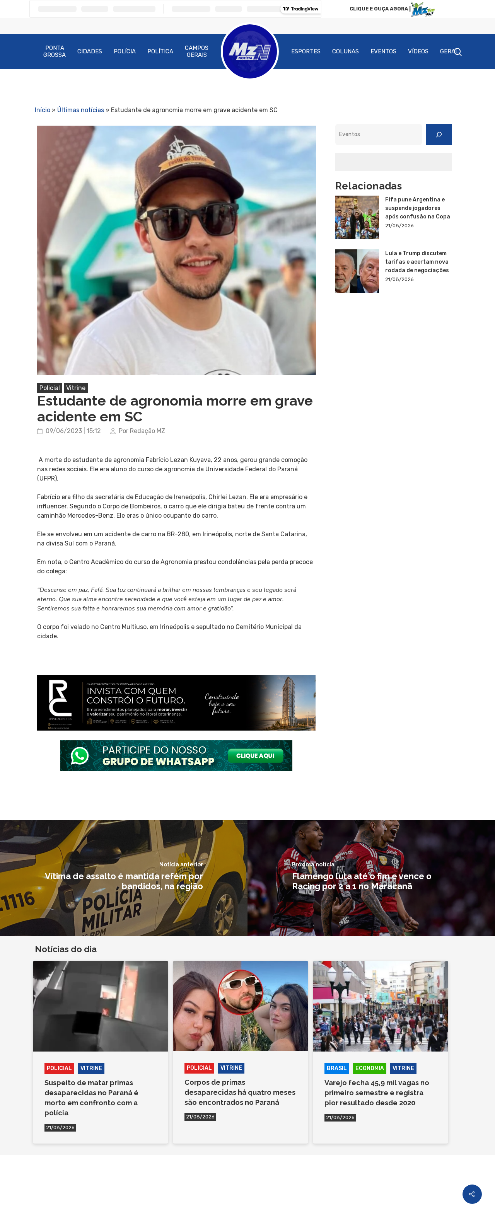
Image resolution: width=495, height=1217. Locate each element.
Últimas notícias (80, 110)
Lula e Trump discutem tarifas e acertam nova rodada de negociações (417, 262)
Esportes (306, 51)
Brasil (337, 1068)
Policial (49, 388)
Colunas (345, 51)
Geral (449, 51)
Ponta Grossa (54, 51)
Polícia (125, 51)
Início (42, 110)
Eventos (383, 51)
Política (160, 51)
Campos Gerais (196, 51)
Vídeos (418, 51)
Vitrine (75, 388)
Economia (369, 1068)
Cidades (89, 51)
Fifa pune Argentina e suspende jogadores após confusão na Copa (417, 208)
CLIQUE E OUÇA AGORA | (380, 9)
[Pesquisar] (439, 134)
